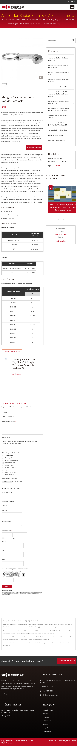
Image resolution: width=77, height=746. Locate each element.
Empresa (45, 713)
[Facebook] (2, 694)
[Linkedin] (6, 694)
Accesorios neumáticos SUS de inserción (58, 81)
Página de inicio (48, 710)
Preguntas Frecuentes (50, 728)
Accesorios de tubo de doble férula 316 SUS (58, 59)
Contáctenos (47, 731)
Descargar (18, 374)
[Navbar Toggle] (72, 7)
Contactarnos (6, 645)
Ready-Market (71, 740)
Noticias (45, 724)
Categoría (15, 24)
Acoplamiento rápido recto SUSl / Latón (59, 117)
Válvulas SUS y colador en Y (57, 130)
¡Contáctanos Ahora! (66, 661)
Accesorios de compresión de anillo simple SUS (58, 66)
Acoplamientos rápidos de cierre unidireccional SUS (59, 102)
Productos (46, 717)
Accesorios (28, 643)
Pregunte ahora (35, 147)
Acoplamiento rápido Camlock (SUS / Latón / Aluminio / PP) (40, 24)
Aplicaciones (47, 721)
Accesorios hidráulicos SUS (57, 87)
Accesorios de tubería (36, 643)
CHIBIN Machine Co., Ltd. (22, 740)
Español (73, 2)
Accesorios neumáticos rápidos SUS (58, 73)
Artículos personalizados (56, 140)
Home (9, 24)
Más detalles (61, 241)
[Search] (73, 40)
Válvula (56, 643)
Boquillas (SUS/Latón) (55, 135)
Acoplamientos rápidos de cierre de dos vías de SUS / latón (59, 109)
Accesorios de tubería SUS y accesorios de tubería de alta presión (58, 94)
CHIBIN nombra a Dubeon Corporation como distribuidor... (17, 711)
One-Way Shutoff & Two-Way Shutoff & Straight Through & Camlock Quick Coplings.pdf (25, 363)
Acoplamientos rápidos (48, 643)
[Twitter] (4, 694)
